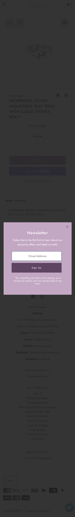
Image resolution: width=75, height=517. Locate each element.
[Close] (67, 226)
